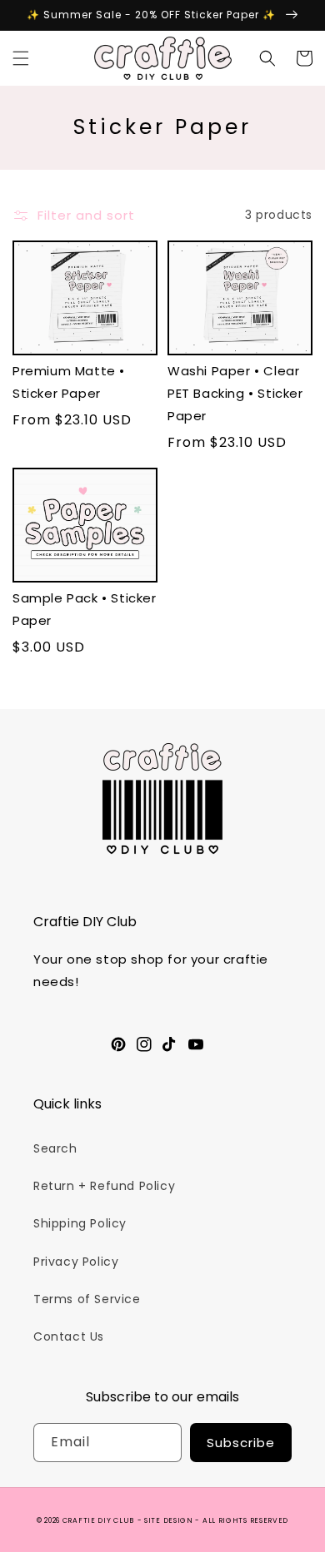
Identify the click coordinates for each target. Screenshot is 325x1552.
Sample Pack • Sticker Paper (84, 609)
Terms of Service (87, 1299)
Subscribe (241, 1442)
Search (55, 1148)
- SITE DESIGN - (170, 1520)
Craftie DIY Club (98, 1520)
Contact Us (68, 1336)
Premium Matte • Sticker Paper (68, 382)
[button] (20, 58)
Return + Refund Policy (104, 1186)
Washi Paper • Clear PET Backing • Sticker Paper (235, 393)
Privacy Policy (75, 1261)
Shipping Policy (80, 1223)
